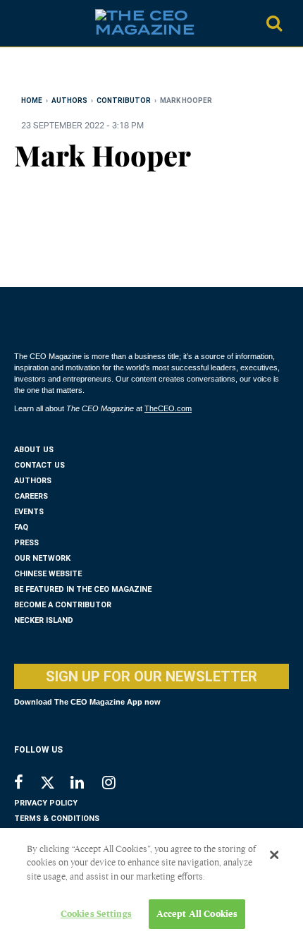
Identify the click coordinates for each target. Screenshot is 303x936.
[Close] (274, 855)
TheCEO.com (168, 408)
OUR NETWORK (42, 558)
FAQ (21, 527)
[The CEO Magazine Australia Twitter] (54, 785)
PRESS (26, 542)
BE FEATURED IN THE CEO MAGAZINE (83, 589)
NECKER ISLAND (43, 620)
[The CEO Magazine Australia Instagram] (118, 784)
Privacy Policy (46, 803)
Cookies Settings (96, 914)
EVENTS (29, 511)
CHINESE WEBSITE (48, 573)
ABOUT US (34, 449)
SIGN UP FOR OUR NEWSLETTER (151, 676)
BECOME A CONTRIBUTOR (62, 604)
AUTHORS (32, 480)
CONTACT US (39, 465)
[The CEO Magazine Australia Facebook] (26, 784)
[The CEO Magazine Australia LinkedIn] (86, 784)
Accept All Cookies (196, 914)
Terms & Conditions (56, 818)
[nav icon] (21, 23)
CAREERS (31, 496)
